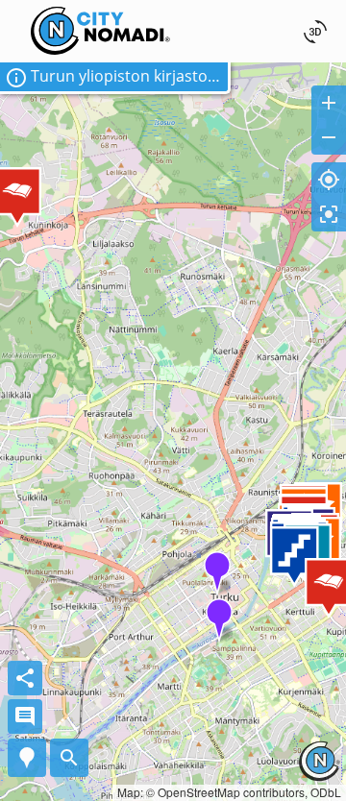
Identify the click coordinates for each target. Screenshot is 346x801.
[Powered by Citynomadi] (319, 775)
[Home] (101, 12)
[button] (115, 78)
